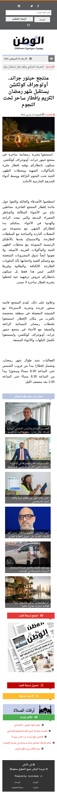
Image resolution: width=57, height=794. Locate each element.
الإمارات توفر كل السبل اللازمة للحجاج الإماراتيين (27, 731)
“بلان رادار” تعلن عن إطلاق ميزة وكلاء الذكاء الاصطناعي (30, 500)
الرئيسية (35, 782)
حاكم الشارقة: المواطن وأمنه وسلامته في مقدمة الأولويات (27, 743)
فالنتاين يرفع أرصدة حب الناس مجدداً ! (27, 737)
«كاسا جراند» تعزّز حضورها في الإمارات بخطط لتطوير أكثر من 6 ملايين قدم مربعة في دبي (28, 467)
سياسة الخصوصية (17, 787)
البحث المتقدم (19, 19)
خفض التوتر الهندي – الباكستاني (27, 725)
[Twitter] (32, 6)
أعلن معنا (17, 782)
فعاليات (48, 115)
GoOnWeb (33, 776)
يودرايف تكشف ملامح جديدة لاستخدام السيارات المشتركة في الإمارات (29, 569)
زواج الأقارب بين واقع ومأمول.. (27, 749)
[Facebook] (38, 6)
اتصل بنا (35, 787)
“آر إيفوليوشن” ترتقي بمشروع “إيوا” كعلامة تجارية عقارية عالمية (31, 604)
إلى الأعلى (27, 765)
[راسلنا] (28, 25)
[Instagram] (19, 6)
